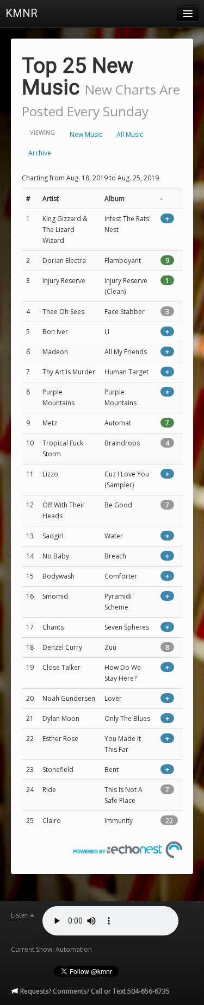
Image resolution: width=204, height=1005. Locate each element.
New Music (86, 134)
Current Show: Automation (51, 949)
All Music (129, 134)
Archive (39, 153)
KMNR (21, 13)
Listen (20, 915)
